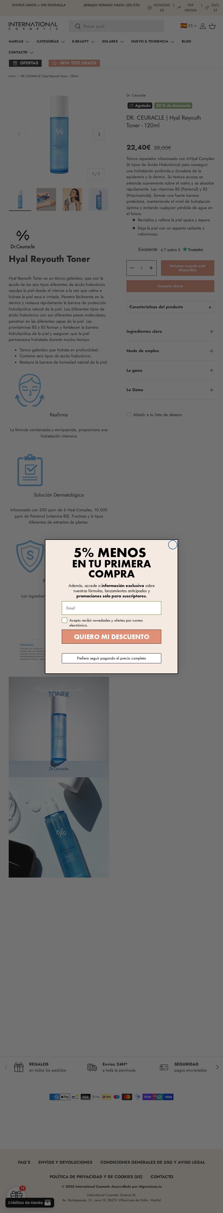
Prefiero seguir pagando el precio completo (111, 658)
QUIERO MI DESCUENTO (111, 637)
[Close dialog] (172, 544)
